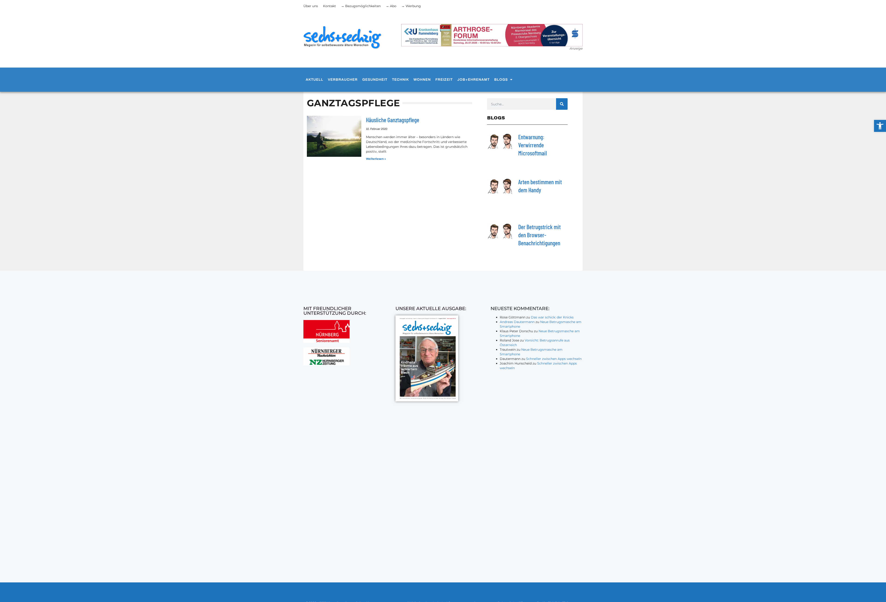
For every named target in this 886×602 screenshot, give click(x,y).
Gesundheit (374, 79)
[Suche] (562, 104)
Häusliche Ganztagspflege (392, 119)
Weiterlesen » (376, 158)
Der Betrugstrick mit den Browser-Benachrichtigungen (539, 234)
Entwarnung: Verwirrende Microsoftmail (532, 145)
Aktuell (314, 79)
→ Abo (391, 6)
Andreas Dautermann (517, 322)
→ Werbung (411, 6)
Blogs (501, 79)
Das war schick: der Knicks (552, 317)
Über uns (310, 6)
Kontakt (329, 6)
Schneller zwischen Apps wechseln (554, 359)
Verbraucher (343, 79)
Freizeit (444, 79)
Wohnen (422, 79)
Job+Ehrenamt (473, 79)
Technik (400, 79)
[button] (880, 126)
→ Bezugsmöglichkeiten (361, 6)
